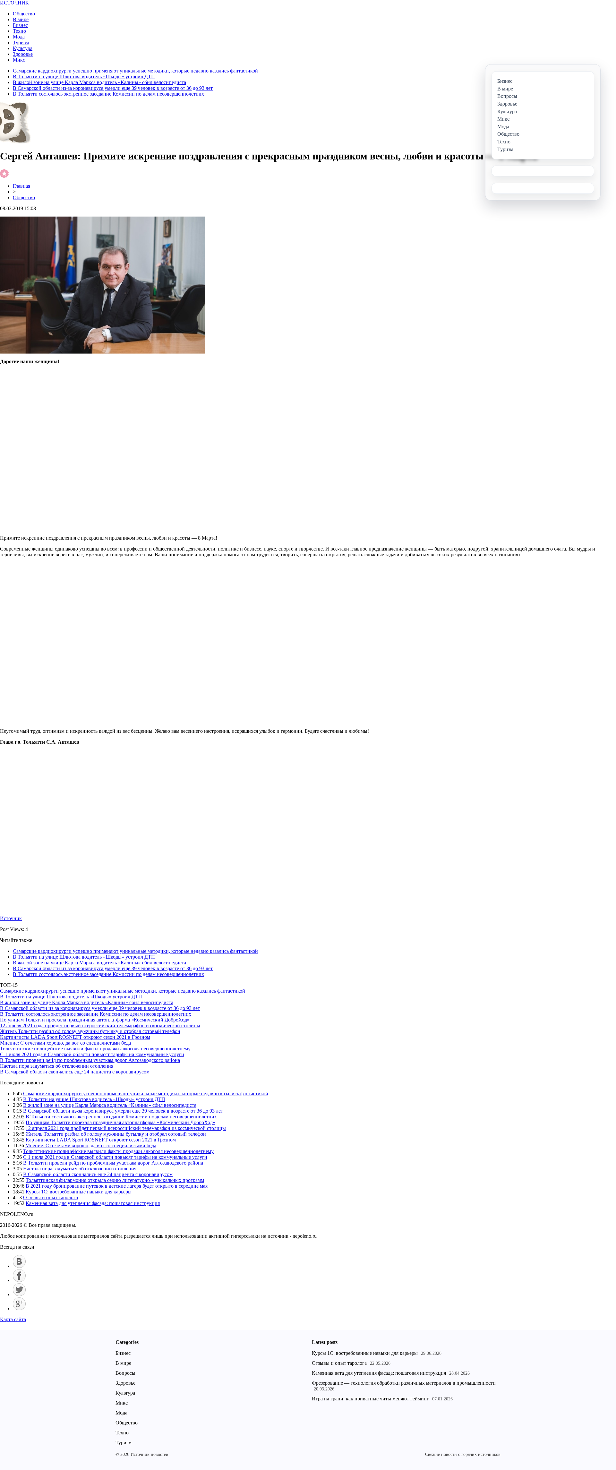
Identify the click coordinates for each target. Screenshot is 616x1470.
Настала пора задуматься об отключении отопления (56, 1066)
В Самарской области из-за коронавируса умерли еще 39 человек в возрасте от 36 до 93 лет (113, 88)
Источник (11, 918)
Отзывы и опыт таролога (50, 1197)
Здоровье (23, 54)
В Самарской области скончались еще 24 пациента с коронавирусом (75, 1071)
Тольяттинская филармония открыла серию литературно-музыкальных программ (115, 1180)
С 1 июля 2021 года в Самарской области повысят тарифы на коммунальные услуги (92, 1054)
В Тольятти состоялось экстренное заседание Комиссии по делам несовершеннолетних (108, 94)
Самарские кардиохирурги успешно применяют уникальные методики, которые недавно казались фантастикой (135, 70)
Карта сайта (13, 1319)
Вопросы (125, 1373)
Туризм (21, 42)
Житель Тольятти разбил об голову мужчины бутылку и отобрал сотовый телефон (90, 1031)
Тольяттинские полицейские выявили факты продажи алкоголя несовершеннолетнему (95, 1048)
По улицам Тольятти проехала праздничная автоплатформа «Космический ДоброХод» (95, 1019)
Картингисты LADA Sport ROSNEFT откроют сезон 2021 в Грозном (75, 1037)
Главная (21, 186)
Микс (19, 60)
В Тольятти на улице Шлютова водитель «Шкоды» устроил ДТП (84, 76)
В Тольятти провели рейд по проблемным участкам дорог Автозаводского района (90, 1060)
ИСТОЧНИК (14, 2)
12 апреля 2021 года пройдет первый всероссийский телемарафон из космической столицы (100, 1025)
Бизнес (20, 25)
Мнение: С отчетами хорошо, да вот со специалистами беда (65, 1043)
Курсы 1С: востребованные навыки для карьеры (79, 1191)
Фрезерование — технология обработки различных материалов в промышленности (404, 1383)
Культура (22, 48)
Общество (24, 13)
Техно (19, 31)
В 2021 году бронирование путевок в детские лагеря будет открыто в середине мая (117, 1186)
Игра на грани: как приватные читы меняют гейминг (370, 1398)
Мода (19, 36)
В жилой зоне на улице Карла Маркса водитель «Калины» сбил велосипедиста (99, 82)
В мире (21, 19)
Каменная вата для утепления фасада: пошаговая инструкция (93, 1203)
